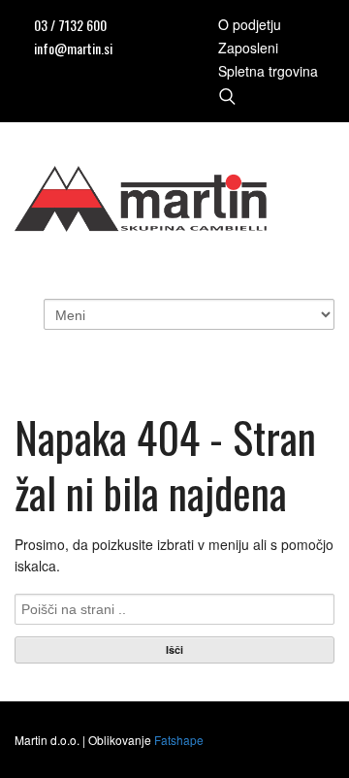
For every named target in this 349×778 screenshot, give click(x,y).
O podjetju (249, 24)
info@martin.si (73, 48)
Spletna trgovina (268, 71)
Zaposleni (248, 47)
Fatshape (179, 739)
